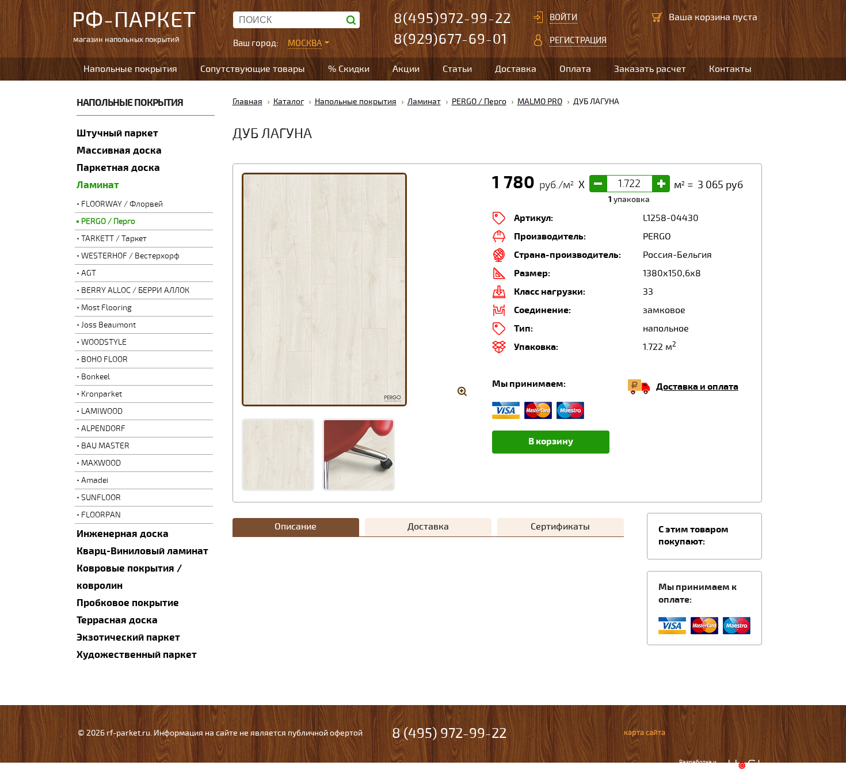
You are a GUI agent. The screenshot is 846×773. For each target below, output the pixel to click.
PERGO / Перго (108, 221)
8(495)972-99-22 (452, 18)
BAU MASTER (105, 446)
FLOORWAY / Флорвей (122, 204)
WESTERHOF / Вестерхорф (130, 256)
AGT (88, 273)
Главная (247, 101)
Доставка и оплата (697, 387)
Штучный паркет (117, 133)
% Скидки (348, 69)
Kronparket (101, 394)
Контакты (730, 69)
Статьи (457, 69)
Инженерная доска (123, 534)
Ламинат (98, 185)
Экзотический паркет (128, 637)
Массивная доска (119, 150)
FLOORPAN (101, 515)
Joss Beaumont (108, 325)
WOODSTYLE (104, 342)
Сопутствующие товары (252, 69)
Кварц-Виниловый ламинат (142, 551)
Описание (296, 526)
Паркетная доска (118, 168)
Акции (406, 69)
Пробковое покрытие (128, 603)
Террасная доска (117, 620)
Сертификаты (560, 526)
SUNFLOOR (101, 497)
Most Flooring (106, 308)
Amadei (94, 480)
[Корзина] (657, 17)
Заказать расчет (650, 69)
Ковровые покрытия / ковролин (129, 577)
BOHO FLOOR (104, 359)
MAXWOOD (101, 463)
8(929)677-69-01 (451, 39)
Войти (563, 17)
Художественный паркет (137, 655)
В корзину (550, 441)
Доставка (515, 69)
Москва (305, 43)
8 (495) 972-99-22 (449, 733)
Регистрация (578, 40)
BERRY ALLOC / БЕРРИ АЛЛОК (135, 290)
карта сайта (644, 732)
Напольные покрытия (130, 69)
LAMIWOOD (102, 411)
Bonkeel (95, 377)
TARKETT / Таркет (114, 238)
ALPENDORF (103, 428)
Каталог (288, 101)
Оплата (575, 69)
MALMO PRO (539, 101)
